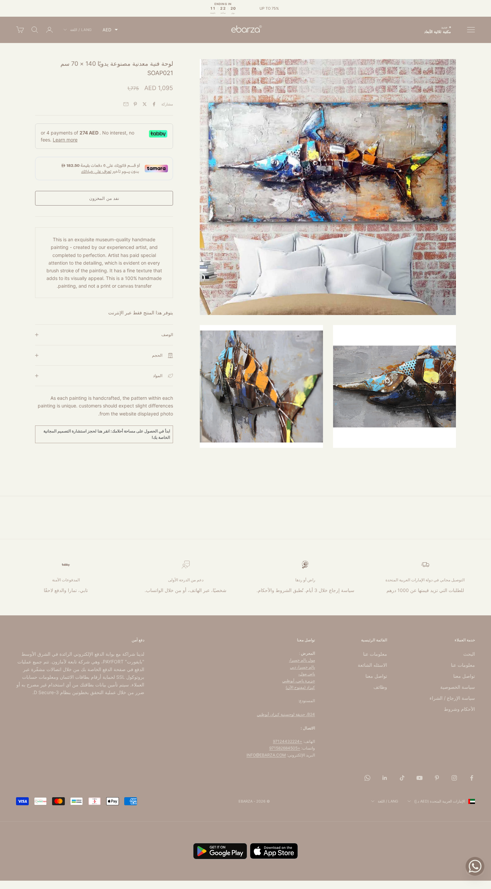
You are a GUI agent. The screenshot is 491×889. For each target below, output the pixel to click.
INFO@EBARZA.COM (266, 755)
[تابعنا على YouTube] (419, 778)
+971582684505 (284, 748)
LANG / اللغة (81, 29)
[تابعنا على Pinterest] (437, 778)
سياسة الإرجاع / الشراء (452, 698)
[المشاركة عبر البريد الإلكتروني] (126, 104)
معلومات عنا (463, 665)
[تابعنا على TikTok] (402, 778)
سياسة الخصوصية (457, 687)
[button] (110, 30)
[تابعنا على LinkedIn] (384, 778)
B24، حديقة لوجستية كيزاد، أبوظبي (286, 714)
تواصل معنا (464, 676)
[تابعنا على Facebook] (471, 778)
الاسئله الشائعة (372, 665)
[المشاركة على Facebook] (154, 104)
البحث (469, 654)
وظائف (380, 687)
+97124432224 (287, 741)
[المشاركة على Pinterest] (135, 104)
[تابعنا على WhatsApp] (367, 778)
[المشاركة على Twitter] (144, 104)
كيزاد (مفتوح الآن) (300, 687)
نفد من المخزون (104, 198)
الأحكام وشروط (459, 709)
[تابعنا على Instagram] (454, 778)
